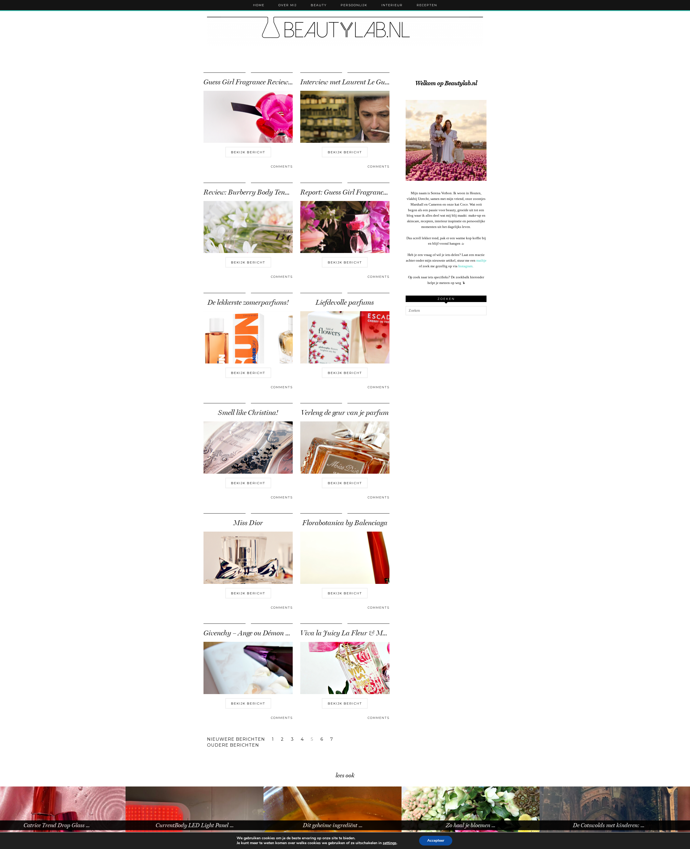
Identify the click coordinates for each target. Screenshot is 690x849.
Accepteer (435, 840)
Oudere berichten (233, 745)
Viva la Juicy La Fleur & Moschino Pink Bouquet (373, 633)
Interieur (392, 5)
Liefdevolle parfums (345, 302)
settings (389, 843)
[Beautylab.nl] (345, 29)
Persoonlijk (354, 5)
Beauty (319, 5)
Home (258, 5)
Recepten (427, 5)
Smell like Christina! (248, 412)
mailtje (481, 260)
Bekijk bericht (248, 152)
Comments (282, 166)
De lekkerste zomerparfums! (248, 302)
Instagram (465, 266)
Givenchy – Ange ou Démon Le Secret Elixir (266, 633)
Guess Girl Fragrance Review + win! (256, 82)
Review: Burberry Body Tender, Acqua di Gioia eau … (281, 192)
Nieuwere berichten (236, 739)
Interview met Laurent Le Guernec (350, 82)
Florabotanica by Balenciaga (344, 523)
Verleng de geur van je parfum (345, 412)
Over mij (287, 5)
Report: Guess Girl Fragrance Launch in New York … (376, 192)
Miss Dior (248, 523)
